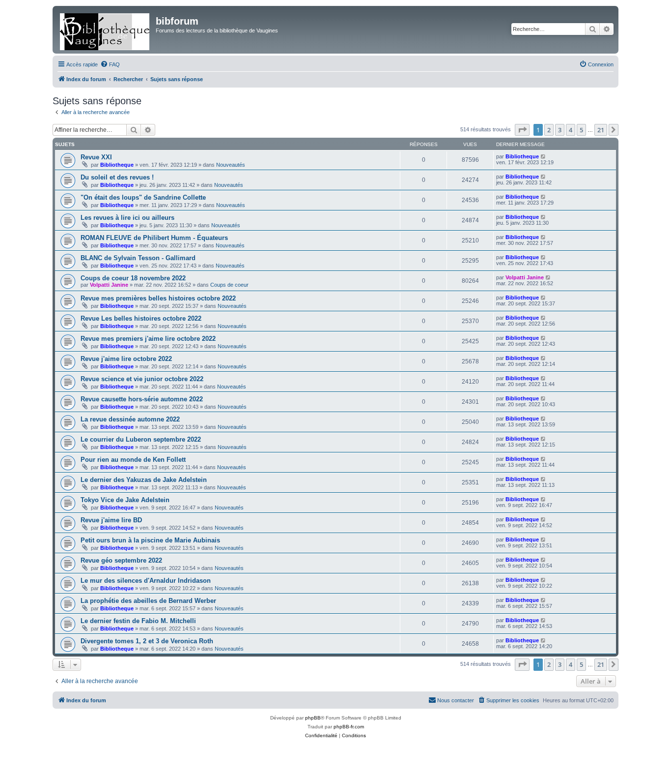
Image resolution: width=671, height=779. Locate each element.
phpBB (313, 717)
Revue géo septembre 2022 (121, 560)
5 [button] (581, 129)
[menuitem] (110, 64)
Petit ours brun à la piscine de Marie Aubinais (150, 540)
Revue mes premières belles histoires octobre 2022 (158, 298)
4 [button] (570, 129)
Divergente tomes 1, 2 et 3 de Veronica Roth (147, 641)
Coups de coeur (229, 285)
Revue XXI (96, 157)
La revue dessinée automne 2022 (130, 419)
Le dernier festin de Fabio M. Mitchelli (138, 621)
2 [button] (549, 129)
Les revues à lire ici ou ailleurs (127, 217)
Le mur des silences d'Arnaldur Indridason (146, 580)
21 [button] (600, 129)
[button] (522, 130)
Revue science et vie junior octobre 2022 (142, 379)
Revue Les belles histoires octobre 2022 (141, 318)
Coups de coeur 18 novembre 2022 (133, 278)
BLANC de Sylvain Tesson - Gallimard (138, 258)
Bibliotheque (117, 165)
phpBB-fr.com (349, 726)
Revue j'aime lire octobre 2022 (126, 358)
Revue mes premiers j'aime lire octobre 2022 (148, 338)
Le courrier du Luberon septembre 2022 (141, 439)
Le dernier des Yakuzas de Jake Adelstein (144, 479)
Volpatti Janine (109, 285)
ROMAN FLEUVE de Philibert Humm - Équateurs (154, 237)
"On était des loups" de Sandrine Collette (143, 197)
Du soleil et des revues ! (117, 177)
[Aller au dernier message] (543, 156)
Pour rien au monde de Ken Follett (133, 459)
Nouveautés (230, 165)
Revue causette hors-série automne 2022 (142, 399)
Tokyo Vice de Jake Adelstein (125, 500)
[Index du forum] (105, 29)
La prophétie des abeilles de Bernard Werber (148, 600)
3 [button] (559, 129)
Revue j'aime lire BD (111, 520)
